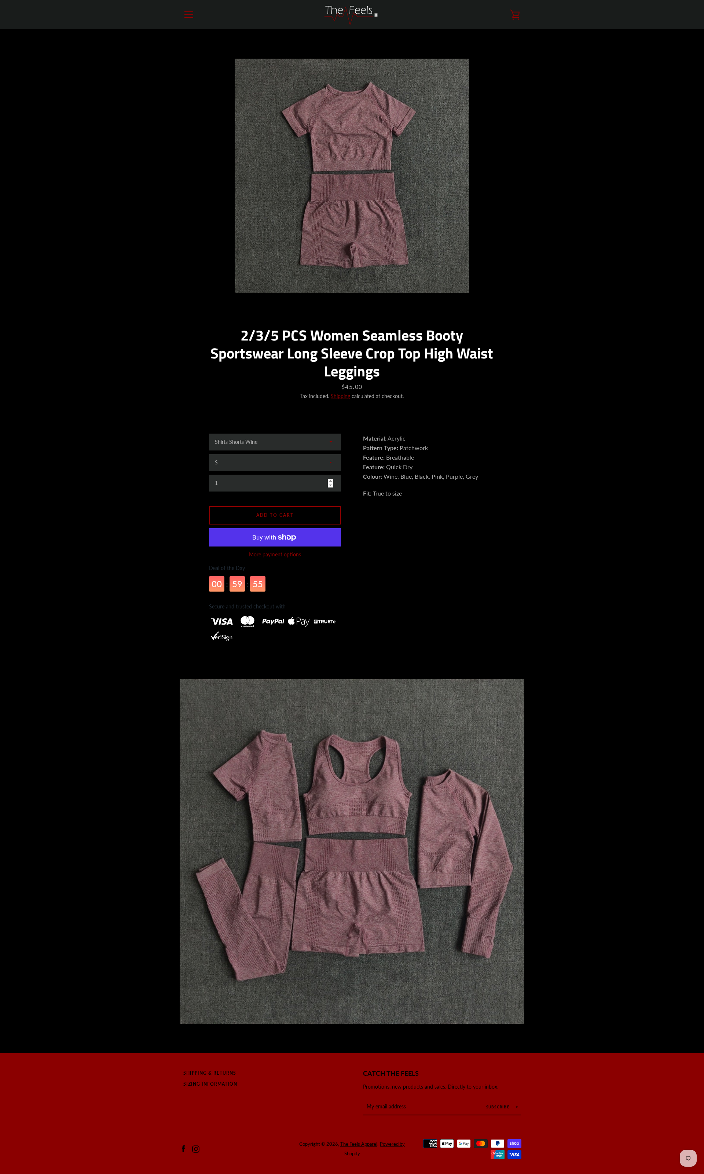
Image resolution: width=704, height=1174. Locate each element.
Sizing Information (210, 1084)
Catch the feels (391, 1073)
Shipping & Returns (209, 1073)
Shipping (340, 396)
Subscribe (498, 1107)
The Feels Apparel (358, 1144)
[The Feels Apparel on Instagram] (195, 1148)
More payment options (275, 554)
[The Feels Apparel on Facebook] (183, 1148)
